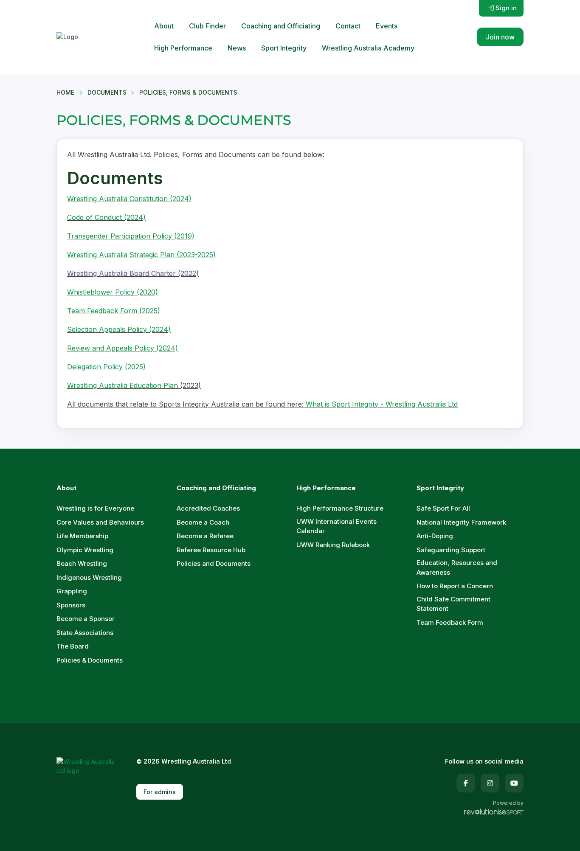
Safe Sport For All (443, 508)
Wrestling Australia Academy (368, 48)
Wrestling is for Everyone (95, 508)
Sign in (506, 8)
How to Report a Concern (455, 586)
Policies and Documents (214, 563)
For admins (160, 791)
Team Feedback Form (450, 622)
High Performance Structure (339, 508)
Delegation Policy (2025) (106, 366)
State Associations (84, 633)
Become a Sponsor (85, 619)
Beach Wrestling (81, 563)
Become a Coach (203, 522)
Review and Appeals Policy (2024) (122, 348)
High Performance (183, 48)
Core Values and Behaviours (100, 522)
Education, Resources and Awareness (457, 567)
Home (65, 92)
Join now (500, 37)
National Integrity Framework (461, 522)
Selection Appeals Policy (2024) (119, 329)
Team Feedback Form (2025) (113, 310)
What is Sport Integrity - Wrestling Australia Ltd (382, 404)
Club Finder (207, 26)
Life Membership (82, 536)
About (164, 26)
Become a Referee (205, 536)
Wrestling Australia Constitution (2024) (129, 198)
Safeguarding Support (451, 550)
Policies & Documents (89, 660)
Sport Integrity (284, 48)
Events (386, 26)
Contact (347, 26)
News (237, 48)
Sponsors (70, 605)
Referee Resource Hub (211, 550)
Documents (107, 92)
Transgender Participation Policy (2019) (130, 236)
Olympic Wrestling (84, 550)
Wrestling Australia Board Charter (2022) (133, 273)
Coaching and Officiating (280, 26)
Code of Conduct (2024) (106, 217)
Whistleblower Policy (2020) (112, 292)
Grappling (71, 591)
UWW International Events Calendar (336, 526)
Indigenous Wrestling (89, 577)
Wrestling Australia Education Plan (123, 385)
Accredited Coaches (208, 508)
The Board (72, 646)
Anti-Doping (435, 536)
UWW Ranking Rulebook (333, 545)
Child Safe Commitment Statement (453, 604)
